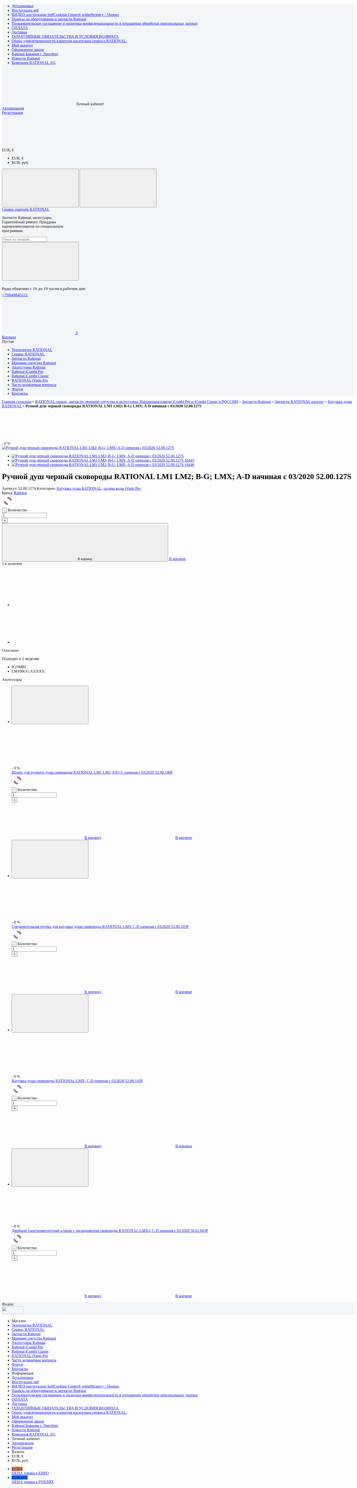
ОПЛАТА (20, 28)
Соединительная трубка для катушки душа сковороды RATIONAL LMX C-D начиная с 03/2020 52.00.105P (100, 927)
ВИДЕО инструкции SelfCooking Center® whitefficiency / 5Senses (65, 15)
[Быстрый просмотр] (50, 705)
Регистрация (12, 113)
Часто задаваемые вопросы (34, 1360)
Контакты (20, 1369)
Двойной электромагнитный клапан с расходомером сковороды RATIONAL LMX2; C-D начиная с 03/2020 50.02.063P (110, 1231)
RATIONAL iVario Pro (30, 1356)
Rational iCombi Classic (30, 1351)
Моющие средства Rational (34, 1338)
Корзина (9, 337)
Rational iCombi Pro (27, 1347)
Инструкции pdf (25, 10)
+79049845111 (15, 295)
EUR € (30, 1471)
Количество (17, 510)
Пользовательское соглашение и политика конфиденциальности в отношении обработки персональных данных (105, 23)
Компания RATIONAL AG (34, 63)
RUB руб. (33, 1479)
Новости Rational (26, 58)
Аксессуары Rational (28, 1343)
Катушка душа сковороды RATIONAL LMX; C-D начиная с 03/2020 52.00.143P (77, 1081)
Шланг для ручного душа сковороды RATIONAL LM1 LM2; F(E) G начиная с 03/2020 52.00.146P (92, 772)
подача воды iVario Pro (122, 488)
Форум (17, 1364)
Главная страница (16, 402)
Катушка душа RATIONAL (79, 488)
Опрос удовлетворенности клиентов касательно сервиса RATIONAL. (69, 41)
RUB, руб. (20, 163)
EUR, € (18, 158)
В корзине (177, 559)
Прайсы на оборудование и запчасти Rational (49, 19)
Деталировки (23, 6)
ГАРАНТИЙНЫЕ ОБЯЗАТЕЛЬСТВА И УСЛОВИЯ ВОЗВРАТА (65, 36)
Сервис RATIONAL (28, 1329)
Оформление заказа (28, 50)
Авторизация (13, 108)
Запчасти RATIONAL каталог (299, 402)
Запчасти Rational (256, 402)
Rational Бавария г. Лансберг (35, 54)
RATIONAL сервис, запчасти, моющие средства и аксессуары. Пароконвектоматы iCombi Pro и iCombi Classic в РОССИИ (136, 402)
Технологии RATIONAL (32, 1325)
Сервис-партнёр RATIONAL (26, 209)
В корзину (85, 559)
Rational (20, 493)
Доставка (19, 32)
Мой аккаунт (22, 45)
